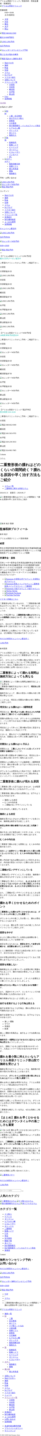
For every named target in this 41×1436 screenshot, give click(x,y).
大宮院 (12, 85)
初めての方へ (10, 1378)
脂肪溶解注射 (14, 164)
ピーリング (13, 147)
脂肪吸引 (12, 174)
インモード (13, 155)
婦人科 (7, 1369)
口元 (6, 1233)
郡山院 (12, 94)
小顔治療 (12, 1328)
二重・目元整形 (15, 116)
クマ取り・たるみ (16, 1326)
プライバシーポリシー (14, 1428)
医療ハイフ (13, 145)
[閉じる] (1, 252)
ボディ (7, 161)
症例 (6, 70)
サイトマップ (10, 1431)
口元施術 (12, 1335)
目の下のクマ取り (16, 118)
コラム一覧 (9, 486)
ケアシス (8, 1217)
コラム (7, 73)
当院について (10, 80)
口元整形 (12, 123)
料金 (6, 68)
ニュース (8, 1395)
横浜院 (12, 89)
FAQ (6, 97)
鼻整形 (12, 121)
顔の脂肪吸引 (10, 1246)
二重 (11, 1318)
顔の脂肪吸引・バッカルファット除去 (24, 126)
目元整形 (8, 1238)
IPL (10, 157)
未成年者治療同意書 (13, 1426)
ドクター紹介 (10, 77)
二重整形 (8, 1229)
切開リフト (13, 166)
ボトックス (13, 130)
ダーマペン (13, 150)
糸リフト (12, 133)
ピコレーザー (14, 152)
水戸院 (12, 92)
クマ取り (8, 1214)
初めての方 (9, 63)
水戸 (6, 26)
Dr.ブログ (8, 75)
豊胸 (11, 171)
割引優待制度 (10, 219)
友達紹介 (8, 217)
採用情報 (8, 99)
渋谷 (6, 22)
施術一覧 (8, 1314)
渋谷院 (12, 87)
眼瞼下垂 (8, 1241)
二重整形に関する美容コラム (16, 488)
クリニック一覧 (11, 82)
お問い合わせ (10, 1419)
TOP (6, 1294)
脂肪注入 (12, 135)
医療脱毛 (12, 143)
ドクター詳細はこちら (9, 599)
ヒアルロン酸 (14, 128)
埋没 (6, 1236)
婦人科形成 (13, 169)
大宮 (6, 19)
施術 (6, 65)
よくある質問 (10, 222)
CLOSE (3, 103)
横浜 (6, 24)
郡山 (6, 29)
